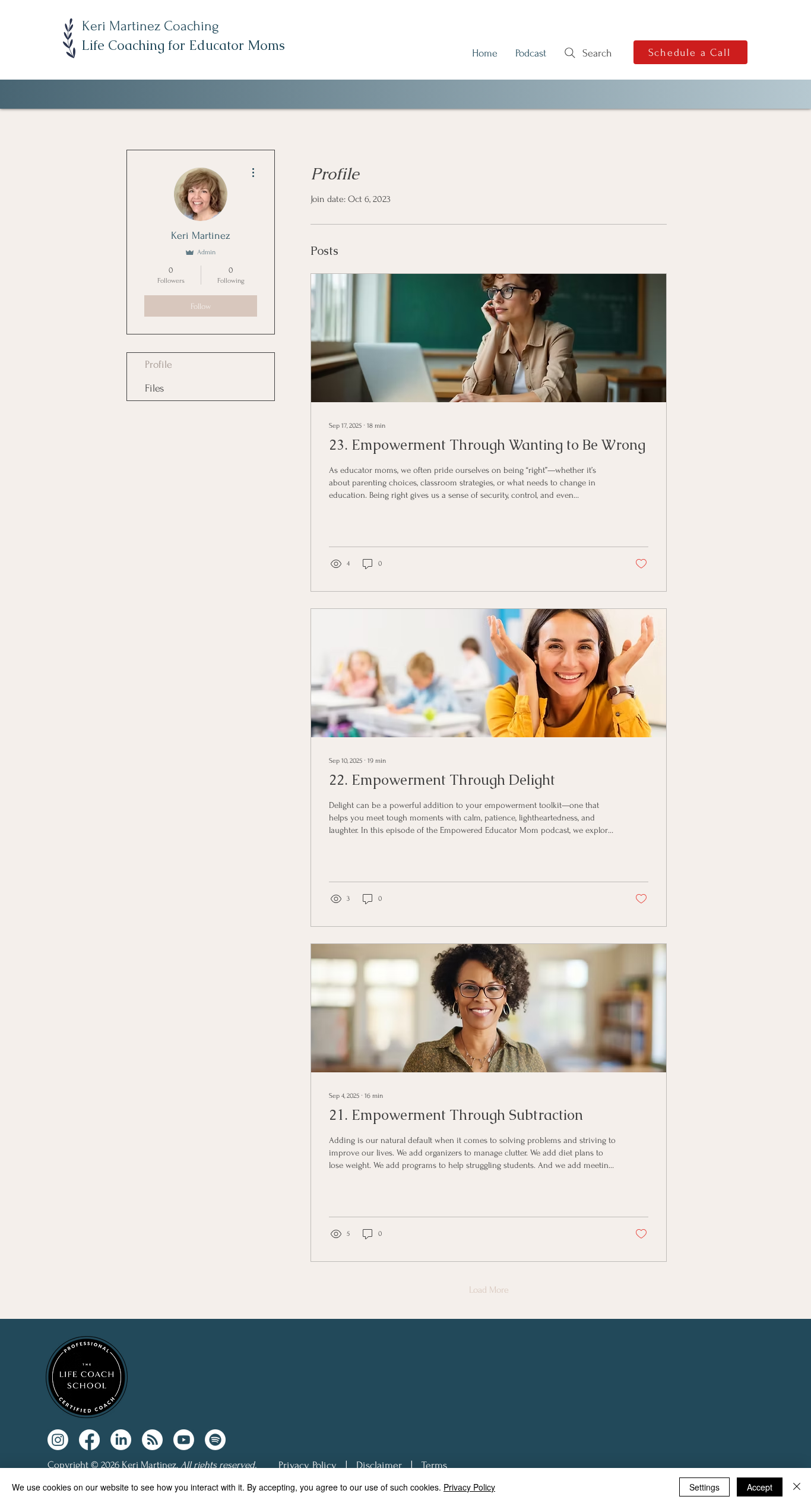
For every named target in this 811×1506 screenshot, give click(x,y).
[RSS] (152, 1439)
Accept (759, 1487)
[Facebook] (89, 1439)
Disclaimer (379, 1465)
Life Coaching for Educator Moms (183, 45)
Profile (158, 364)
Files (154, 388)
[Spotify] (215, 1439)
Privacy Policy (307, 1465)
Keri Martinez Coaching (150, 26)
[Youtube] (183, 1439)
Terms (434, 1465)
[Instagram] (57, 1439)
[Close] (797, 1486)
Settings (704, 1487)
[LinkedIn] (120, 1439)
